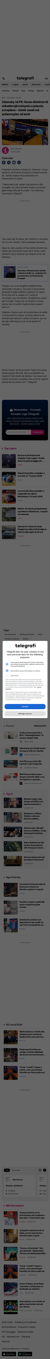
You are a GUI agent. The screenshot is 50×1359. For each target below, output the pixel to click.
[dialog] (25, 679)
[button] (25, 675)
